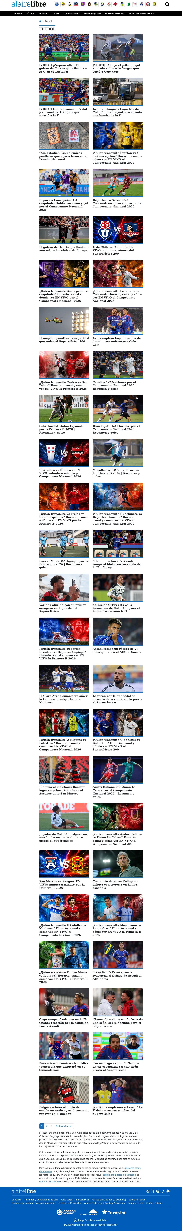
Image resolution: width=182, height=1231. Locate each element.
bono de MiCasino (49, 1181)
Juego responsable (46, 1203)
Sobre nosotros (137, 1199)
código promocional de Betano (119, 1174)
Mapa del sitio (135, 1203)
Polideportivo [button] (71, 13)
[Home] (29, 4)
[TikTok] (162, 1191)
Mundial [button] (44, 13)
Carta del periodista (22, 1203)
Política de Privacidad (70, 1203)
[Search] (167, 4)
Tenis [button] (56, 13)
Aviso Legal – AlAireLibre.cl (75, 1199)
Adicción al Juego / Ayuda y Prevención (105, 1203)
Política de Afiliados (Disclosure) (109, 1199)
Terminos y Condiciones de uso (41, 1199)
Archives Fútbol (64, 1126)
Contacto (16, 1199)
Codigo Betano (154, 1203)
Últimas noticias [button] (114, 13)
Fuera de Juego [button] (92, 13)
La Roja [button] (18, 13)
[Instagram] (157, 1191)
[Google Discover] (167, 1191)
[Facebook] (147, 1191)
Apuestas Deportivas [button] (140, 13)
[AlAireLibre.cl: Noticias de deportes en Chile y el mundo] (24, 1191)
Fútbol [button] (30, 13)
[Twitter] (152, 1191)
